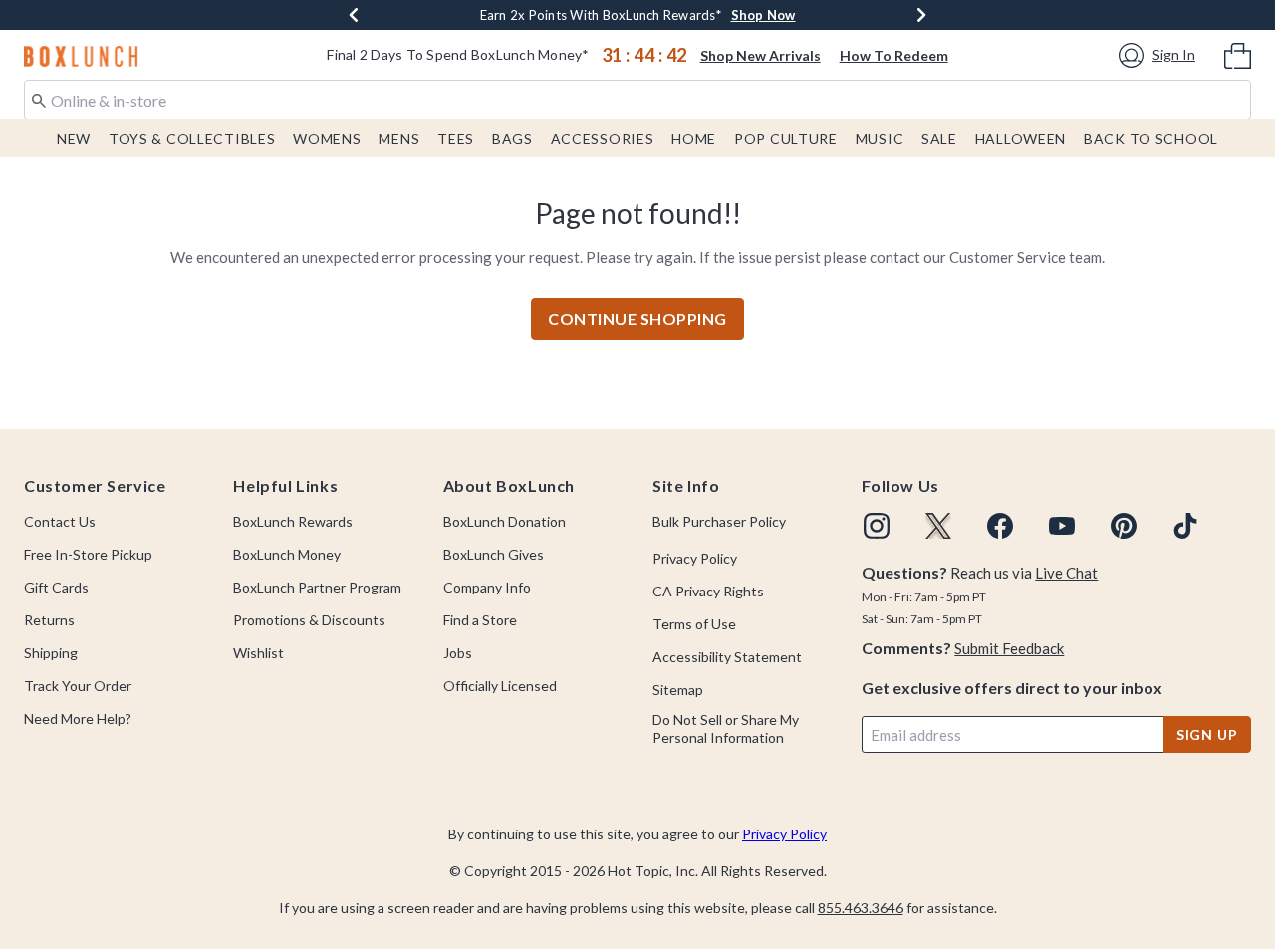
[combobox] (637, 99)
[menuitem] (1237, 54)
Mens (399, 138)
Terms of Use (694, 623)
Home (693, 138)
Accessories (602, 138)
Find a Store (480, 619)
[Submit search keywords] (39, 99)
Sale (939, 138)
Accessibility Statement (727, 656)
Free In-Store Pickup (88, 554)
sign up (1207, 734)
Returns (49, 619)
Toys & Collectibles (192, 138)
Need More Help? (77, 718)
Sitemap (677, 689)
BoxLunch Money (287, 554)
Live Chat (1066, 573)
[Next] (921, 15)
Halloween (1020, 138)
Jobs (457, 652)
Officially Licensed (500, 685)
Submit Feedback (1009, 648)
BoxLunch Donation (504, 521)
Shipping (51, 652)
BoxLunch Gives (493, 554)
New (74, 138)
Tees (455, 138)
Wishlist (258, 652)
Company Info (487, 587)
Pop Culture (786, 138)
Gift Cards (56, 587)
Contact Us (60, 521)
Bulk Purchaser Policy (719, 521)
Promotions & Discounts (309, 619)
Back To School (1151, 138)
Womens (327, 138)
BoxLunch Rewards (293, 521)
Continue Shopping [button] (637, 318)
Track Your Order (77, 685)
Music (880, 138)
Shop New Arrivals (760, 55)
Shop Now (763, 15)
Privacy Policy (694, 558)
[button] (1160, 55)
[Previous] (354, 15)
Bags (512, 138)
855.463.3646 (860, 907)
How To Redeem (894, 55)
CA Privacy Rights (708, 591)
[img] (877, 526)
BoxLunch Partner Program (317, 587)
